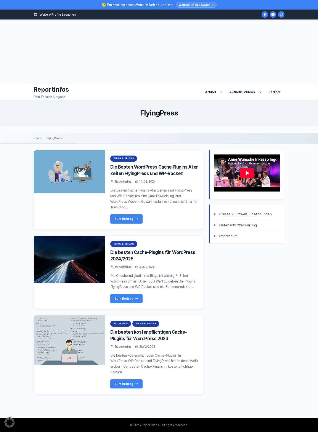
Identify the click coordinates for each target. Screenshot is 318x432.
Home (37, 138)
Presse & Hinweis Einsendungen (245, 214)
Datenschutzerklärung (238, 225)
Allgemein (120, 323)
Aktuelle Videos (242, 92)
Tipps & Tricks (123, 158)
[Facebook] (265, 14)
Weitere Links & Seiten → (196, 4)
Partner (274, 92)
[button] (9, 422)
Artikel (210, 92)
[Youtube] (273, 14)
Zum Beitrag (124, 219)
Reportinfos (51, 89)
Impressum (228, 236)
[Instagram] (281, 14)
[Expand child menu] (221, 92)
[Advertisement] (159, 52)
